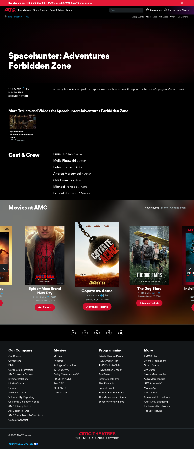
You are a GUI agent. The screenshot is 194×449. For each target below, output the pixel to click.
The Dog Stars (149, 288)
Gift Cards (163, 17)
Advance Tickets (97, 306)
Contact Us (14, 360)
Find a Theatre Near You (18, 17)
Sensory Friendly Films (111, 401)
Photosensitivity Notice (157, 406)
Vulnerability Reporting (21, 397)
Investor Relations (18, 378)
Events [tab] (164, 207)
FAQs (11, 365)
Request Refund (153, 410)
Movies (58, 356)
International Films (109, 378)
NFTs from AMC (153, 383)
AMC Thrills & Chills (109, 365)
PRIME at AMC (62, 378)
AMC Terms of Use (18, 410)
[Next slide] (190, 268)
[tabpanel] (97, 268)
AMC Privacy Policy (19, 406)
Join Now (182, 10)
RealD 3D (59, 383)
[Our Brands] (97, 435)
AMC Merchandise (154, 378)
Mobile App (150, 387)
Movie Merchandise (155, 374)
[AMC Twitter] (97, 333)
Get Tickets (45, 307)
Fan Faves (104, 374)
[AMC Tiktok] (109, 333)
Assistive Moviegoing (156, 401)
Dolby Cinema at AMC (66, 374)
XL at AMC (59, 387)
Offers (173, 17)
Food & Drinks (57, 10)
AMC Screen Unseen (110, 369)
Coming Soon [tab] (178, 207)
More (69, 10)
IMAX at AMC (61, 369)
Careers (12, 387)
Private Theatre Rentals (112, 356)
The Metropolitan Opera (112, 397)
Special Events (107, 387)
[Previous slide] (4, 268)
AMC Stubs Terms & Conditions (25, 415)
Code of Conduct (18, 419)
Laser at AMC (61, 392)
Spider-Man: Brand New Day (45, 290)
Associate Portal (17, 392)
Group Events (138, 17)
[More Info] (23, 88)
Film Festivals (106, 383)
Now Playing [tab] (151, 207)
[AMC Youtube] (121, 333)
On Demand (183, 17)
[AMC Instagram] (85, 333)
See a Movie (24, 10)
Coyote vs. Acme (97, 290)
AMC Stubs (150, 356)
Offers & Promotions (155, 360)
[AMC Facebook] (73, 333)
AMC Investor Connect (21, 374)
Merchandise (151, 17)
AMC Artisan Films (109, 360)
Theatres (58, 360)
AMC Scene (151, 392)
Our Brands (14, 356)
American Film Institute (157, 397)
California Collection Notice (23, 401)
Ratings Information (65, 365)
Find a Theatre (40, 10)
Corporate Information (21, 369)
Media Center (16, 383)
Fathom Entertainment (111, 392)
